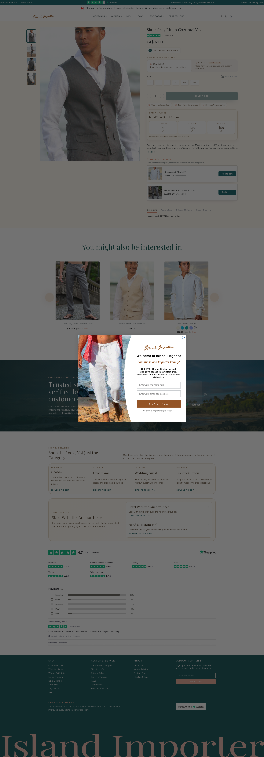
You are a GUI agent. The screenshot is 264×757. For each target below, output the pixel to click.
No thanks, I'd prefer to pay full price (158, 410)
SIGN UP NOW (159, 403)
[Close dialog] (183, 337)
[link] (159, 348)
